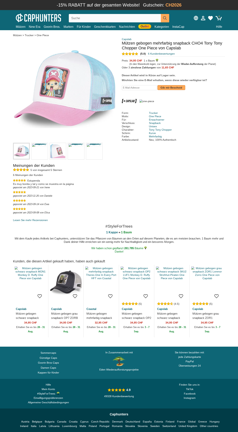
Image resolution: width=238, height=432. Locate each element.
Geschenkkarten (105, 26)
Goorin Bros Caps (48, 362)
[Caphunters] (48, 17)
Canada (61, 421)
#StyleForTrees (47, 393)
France (181, 421)
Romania (117, 426)
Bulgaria (49, 421)
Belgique (37, 421)
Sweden (155, 426)
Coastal (91, 308)
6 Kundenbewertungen (161, 53)
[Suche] (165, 18)
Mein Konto (48, 389)
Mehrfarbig (155, 136)
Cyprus (84, 421)
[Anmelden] (203, 18)
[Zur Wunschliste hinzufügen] (39, 296)
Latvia (42, 426)
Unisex (153, 126)
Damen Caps (48, 367)
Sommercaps (48, 352)
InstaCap (178, 26)
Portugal (104, 426)
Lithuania (54, 426)
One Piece (43, 35)
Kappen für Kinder (48, 372)
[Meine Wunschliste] (210, 18)
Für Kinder (84, 26)
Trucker (29, 35)
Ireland (24, 426)
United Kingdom (187, 426)
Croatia (73, 421)
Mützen (20, 26)
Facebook (190, 393)
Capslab (126, 39)
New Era (34, 26)
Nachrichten (127, 26)
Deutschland (133, 421)
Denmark (117, 421)
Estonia (158, 421)
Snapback (155, 123)
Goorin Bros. (52, 26)
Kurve (152, 133)
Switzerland (169, 426)
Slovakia (130, 426)
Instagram (190, 397)
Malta (83, 426)
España (147, 421)
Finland (170, 421)
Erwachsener (156, 119)
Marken (68, 26)
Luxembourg (69, 426)
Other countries (209, 426)
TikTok (189, 389)
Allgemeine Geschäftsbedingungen (48, 402)
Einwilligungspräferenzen (48, 397)
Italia (33, 426)
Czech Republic (100, 421)
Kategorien (162, 26)
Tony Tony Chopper (160, 129)
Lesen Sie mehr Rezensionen (30, 220)
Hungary (215, 421)
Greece (202, 421)
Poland (93, 426)
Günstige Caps (48, 357)
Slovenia (143, 426)
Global (192, 421)
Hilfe (219, 26)
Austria (25, 421)
